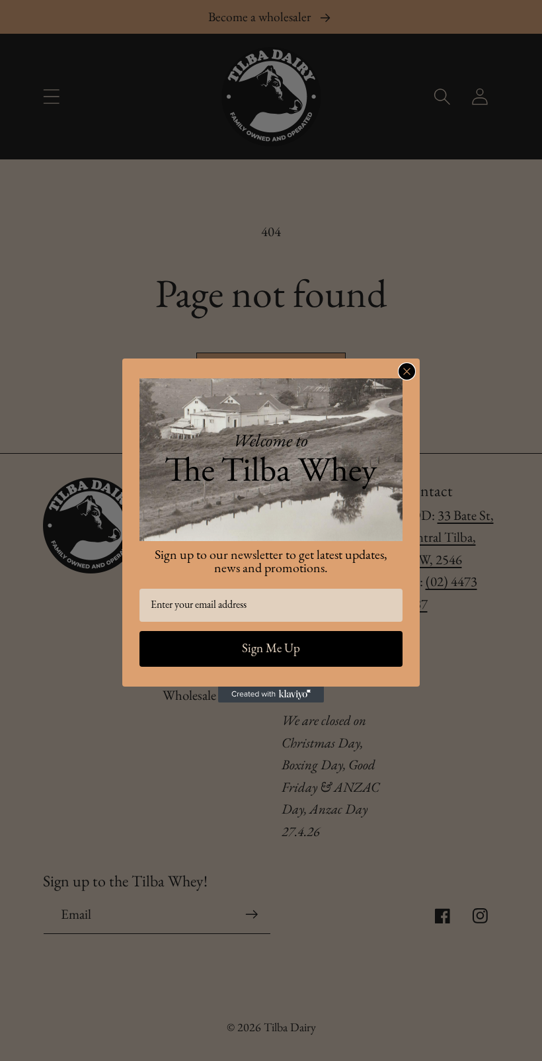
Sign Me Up (271, 649)
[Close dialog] (406, 371)
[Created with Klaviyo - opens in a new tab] (271, 694)
